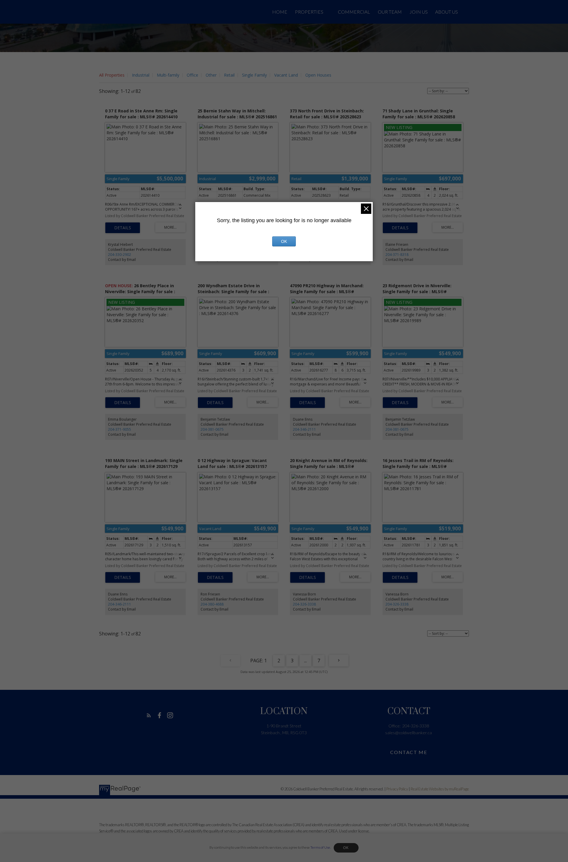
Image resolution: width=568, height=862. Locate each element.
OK (346, 848)
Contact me (408, 752)
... (305, 660)
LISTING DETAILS (122, 227)
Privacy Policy (397, 789)
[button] (149, 715)
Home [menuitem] (279, 11)
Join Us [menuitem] (418, 11)
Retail (229, 75)
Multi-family (168, 75)
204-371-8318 (397, 254)
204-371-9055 (119, 429)
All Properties (112, 75)
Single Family (254, 75)
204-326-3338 (304, 604)
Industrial (140, 75)
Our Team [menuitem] (390, 11)
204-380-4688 (212, 604)
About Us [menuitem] (446, 11)
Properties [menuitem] (309, 11)
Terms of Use (320, 847)
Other (211, 75)
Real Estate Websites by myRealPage (440, 789)
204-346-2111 (304, 429)
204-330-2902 (119, 254)
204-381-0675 (212, 429)
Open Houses (318, 75)
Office (192, 75)
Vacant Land (286, 75)
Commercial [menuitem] (354, 11)
